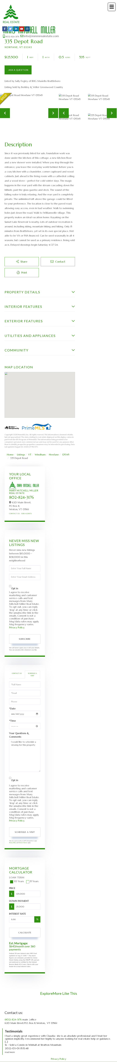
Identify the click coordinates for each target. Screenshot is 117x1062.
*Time (12, 720)
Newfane (54, 454)
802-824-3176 (21, 497)
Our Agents (26, 514)
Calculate (24, 932)
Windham (40, 454)
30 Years (19, 881)
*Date (12, 708)
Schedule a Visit (32, 674)
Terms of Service (23, 842)
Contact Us (14, 514)
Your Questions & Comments (19, 735)
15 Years (34, 881)
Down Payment (19, 900)
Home (10, 454)
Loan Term (16, 877)
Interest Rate (17, 913)
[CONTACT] (18, 69)
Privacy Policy (16, 627)
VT (29, 454)
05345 (65, 454)
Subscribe (25, 639)
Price (12, 888)
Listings (21, 454)
